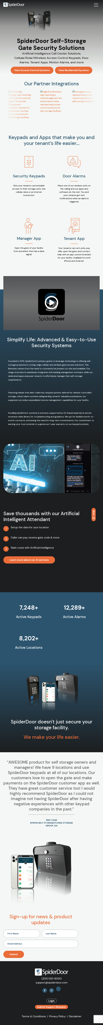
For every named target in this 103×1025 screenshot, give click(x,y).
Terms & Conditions (34, 1016)
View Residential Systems (73, 70)
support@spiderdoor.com (51, 982)
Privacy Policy (57, 1016)
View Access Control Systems (32, 70)
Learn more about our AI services (29, 560)
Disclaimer (75, 1016)
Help (93, 512)
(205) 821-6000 (51, 978)
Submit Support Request (51, 1007)
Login (51, 1000)
